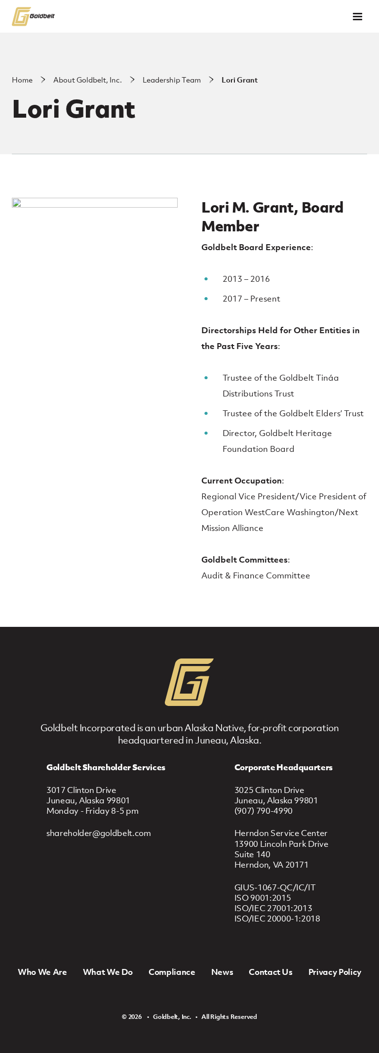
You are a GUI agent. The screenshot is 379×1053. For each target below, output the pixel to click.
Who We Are (42, 971)
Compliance (172, 971)
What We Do (108, 971)
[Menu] (357, 16)
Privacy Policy (334, 971)
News (222, 971)
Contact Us (271, 971)
